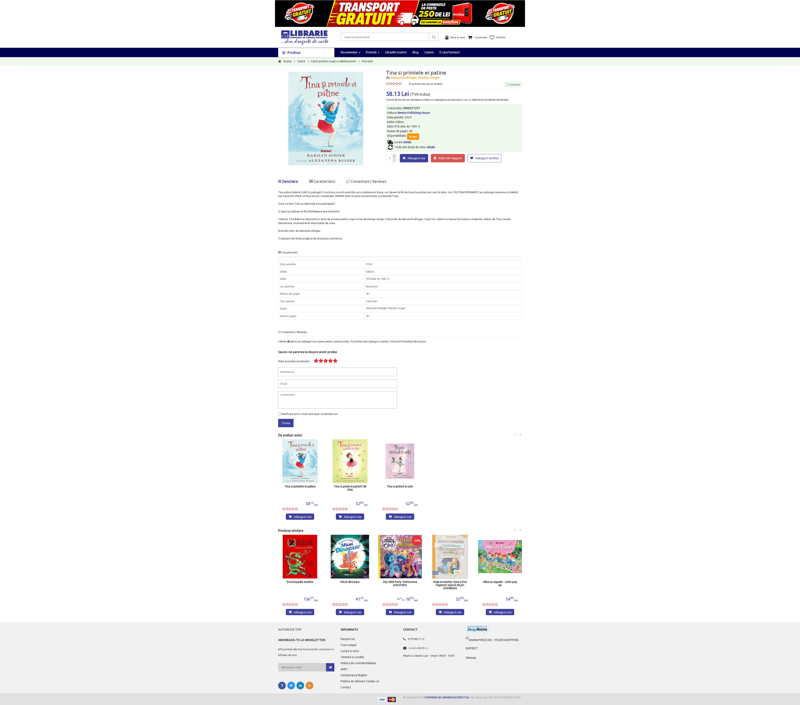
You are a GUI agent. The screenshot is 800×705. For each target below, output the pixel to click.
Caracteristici (324, 181)
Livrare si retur (350, 651)
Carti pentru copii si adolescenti (333, 61)
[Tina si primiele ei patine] (300, 461)
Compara (514, 84)
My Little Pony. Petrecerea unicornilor (350, 583)
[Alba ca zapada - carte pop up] (450, 557)
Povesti (367, 61)
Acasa (287, 61)
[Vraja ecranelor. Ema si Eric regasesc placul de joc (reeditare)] (400, 557)
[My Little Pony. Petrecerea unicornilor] (350, 557)
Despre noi (348, 639)
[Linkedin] (300, 685)
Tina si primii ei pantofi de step (350, 488)
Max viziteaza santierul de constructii (500, 583)
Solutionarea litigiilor (354, 675)
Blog (415, 52)
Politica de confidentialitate (358, 663)
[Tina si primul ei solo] (400, 461)
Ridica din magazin (450, 158)
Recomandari (349, 52)
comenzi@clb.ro (418, 647)
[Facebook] (282, 685)
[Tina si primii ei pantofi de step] (350, 461)
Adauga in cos (416, 158)
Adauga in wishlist (487, 158)
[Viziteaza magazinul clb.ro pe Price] (494, 640)
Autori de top (289, 629)
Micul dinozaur (300, 582)
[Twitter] (291, 685)
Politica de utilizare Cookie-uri (360, 681)
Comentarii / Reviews (368, 181)
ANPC (344, 669)
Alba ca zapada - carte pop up (450, 583)
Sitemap (471, 657)
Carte (301, 61)
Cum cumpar (349, 645)
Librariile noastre (396, 52)
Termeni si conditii (352, 657)
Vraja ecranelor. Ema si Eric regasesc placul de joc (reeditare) (400, 585)
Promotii (371, 52)
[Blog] (309, 685)
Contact (346, 687)
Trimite (285, 423)
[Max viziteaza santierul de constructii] (500, 557)
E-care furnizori (450, 52)
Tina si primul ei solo (400, 486)
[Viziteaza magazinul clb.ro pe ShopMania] (477, 629)
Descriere (289, 181)
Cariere (429, 52)
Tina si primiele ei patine (300, 486)
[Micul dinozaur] (300, 557)
